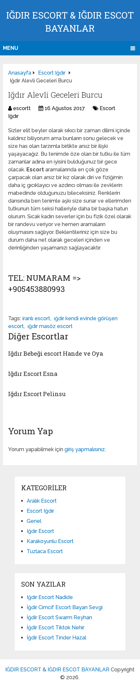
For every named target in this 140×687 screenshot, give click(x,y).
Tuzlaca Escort (45, 551)
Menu (10, 48)
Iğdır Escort (40, 531)
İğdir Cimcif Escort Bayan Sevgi (65, 607)
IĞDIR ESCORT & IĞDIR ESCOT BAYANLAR (57, 669)
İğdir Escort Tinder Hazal (56, 638)
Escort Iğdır (40, 511)
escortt (22, 108)
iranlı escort (36, 318)
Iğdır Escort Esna (32, 374)
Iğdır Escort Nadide (50, 597)
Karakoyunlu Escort (50, 541)
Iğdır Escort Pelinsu (37, 394)
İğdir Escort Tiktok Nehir (55, 627)
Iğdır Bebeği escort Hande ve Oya (55, 353)
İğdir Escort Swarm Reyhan (59, 617)
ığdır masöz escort (50, 326)
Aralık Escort (42, 501)
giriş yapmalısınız (84, 449)
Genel (34, 521)
